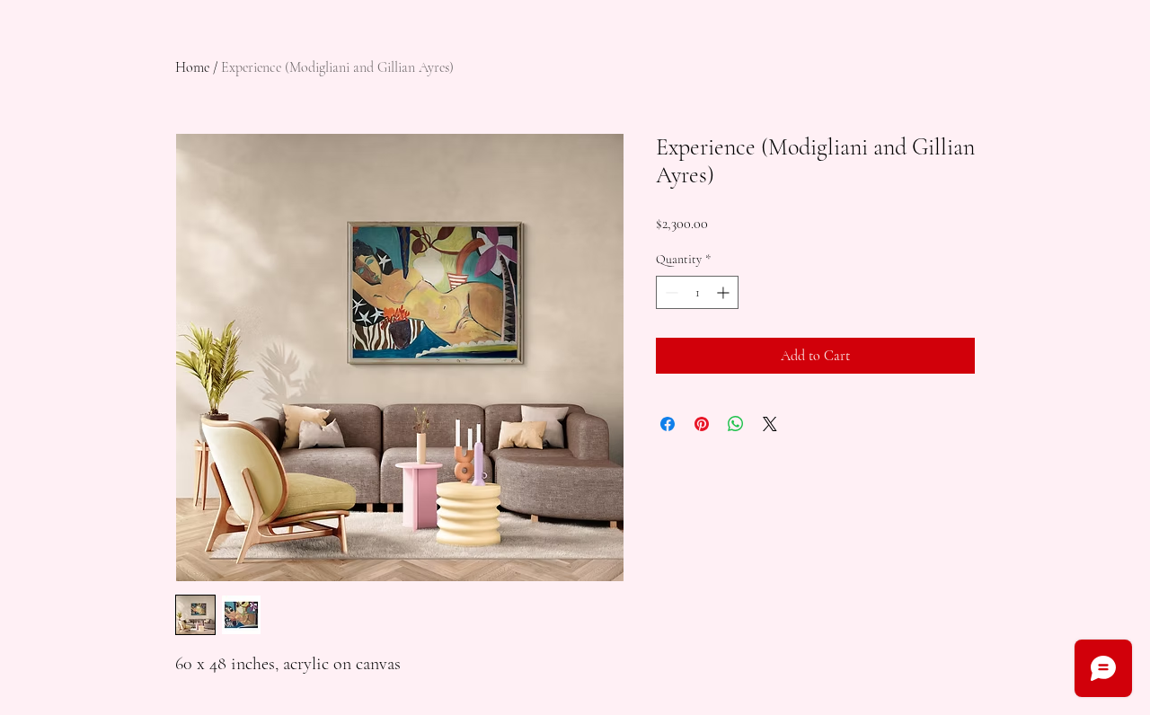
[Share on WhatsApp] (736, 424)
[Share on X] (770, 424)
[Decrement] (670, 292)
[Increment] (724, 292)
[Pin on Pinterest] (701, 424)
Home (192, 67)
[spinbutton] (697, 292)
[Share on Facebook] (667, 424)
